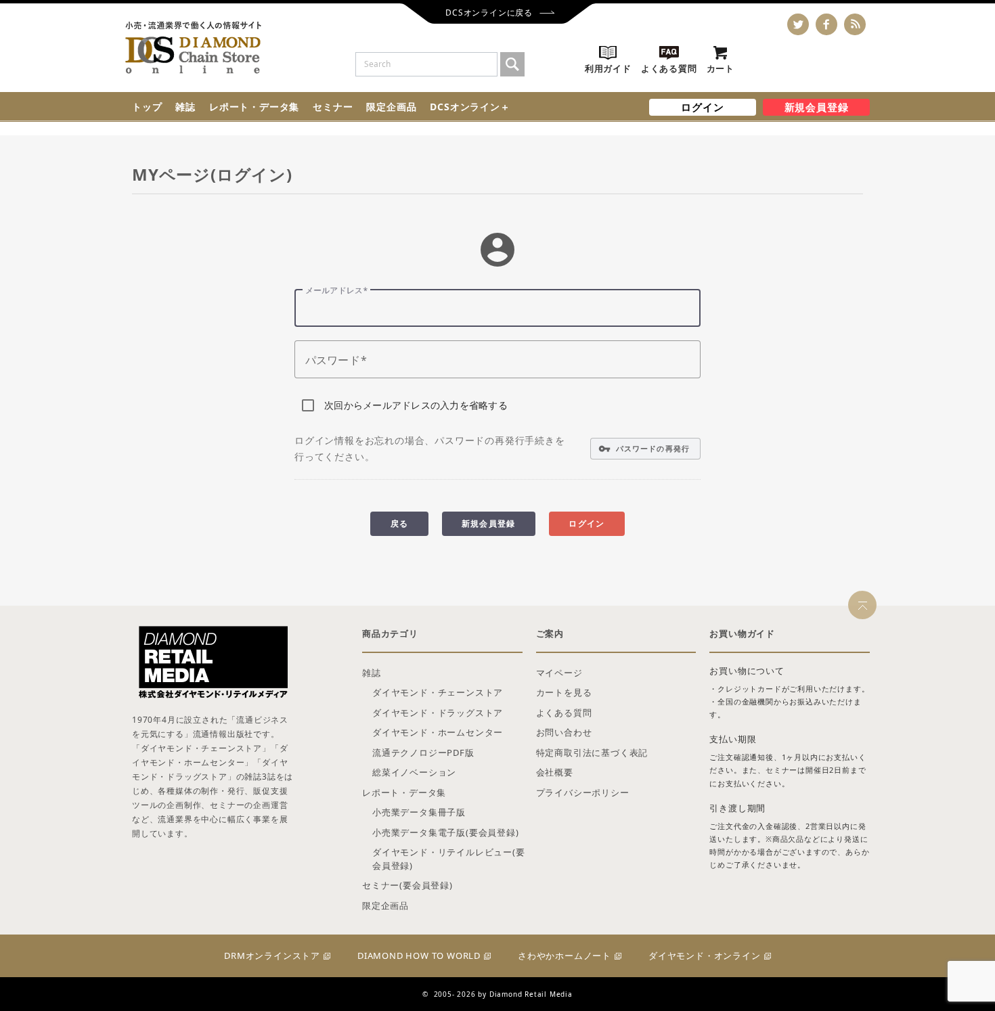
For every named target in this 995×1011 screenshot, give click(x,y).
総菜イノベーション (414, 772)
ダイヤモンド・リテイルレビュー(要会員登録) (448, 859)
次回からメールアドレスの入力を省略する (416, 405)
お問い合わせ (564, 732)
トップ (147, 106)
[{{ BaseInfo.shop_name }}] (193, 48)
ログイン (702, 107)
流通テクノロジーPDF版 (423, 752)
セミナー (333, 106)
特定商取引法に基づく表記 (592, 752)
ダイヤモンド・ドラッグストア (437, 712)
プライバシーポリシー (582, 792)
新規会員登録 (816, 107)
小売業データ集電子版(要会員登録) (445, 832)
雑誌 (185, 106)
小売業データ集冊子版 (419, 812)
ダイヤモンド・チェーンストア (437, 692)
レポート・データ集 (254, 106)
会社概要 (554, 772)
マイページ (559, 673)
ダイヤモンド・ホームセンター (437, 732)
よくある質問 (564, 712)
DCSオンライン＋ (470, 106)
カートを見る (564, 692)
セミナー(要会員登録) (407, 885)
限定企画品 (391, 106)
